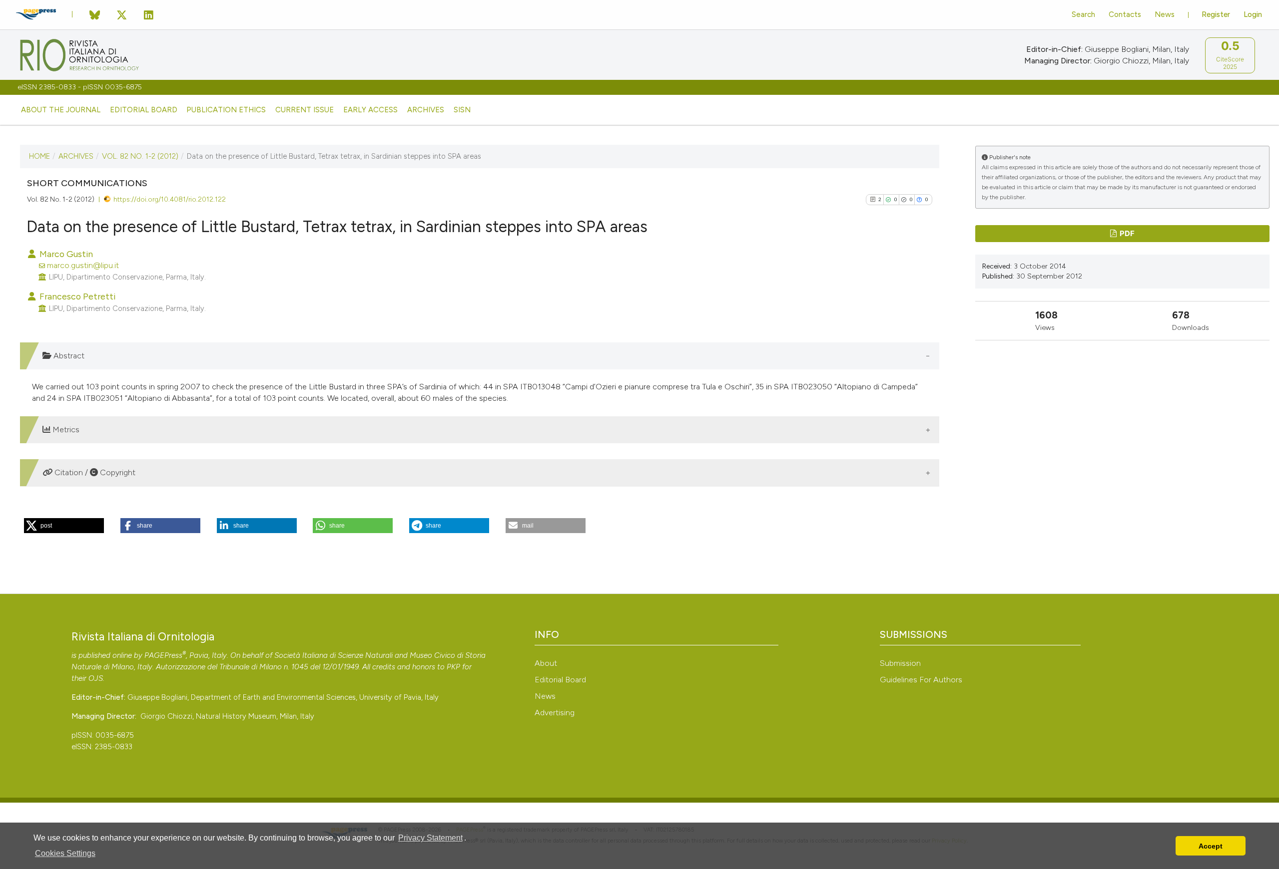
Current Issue (304, 109)
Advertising (555, 712)
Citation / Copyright (93, 472)
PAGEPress (163, 655)
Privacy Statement (430, 838)
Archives (425, 109)
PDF (1126, 233)
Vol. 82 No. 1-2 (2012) (140, 156)
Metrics (64, 429)
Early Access (370, 109)
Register (1216, 14)
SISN (462, 109)
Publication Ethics (226, 109)
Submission (900, 663)
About (546, 663)
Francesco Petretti (76, 296)
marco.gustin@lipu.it (83, 265)
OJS (95, 678)
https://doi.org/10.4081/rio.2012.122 (169, 199)
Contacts (1125, 14)
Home (39, 156)
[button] (64, 525)
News (1165, 14)
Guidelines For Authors (921, 679)
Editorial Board (143, 109)
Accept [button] (1211, 846)
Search (1083, 14)
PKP (453, 666)
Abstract (67, 355)
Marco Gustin (65, 254)
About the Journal (60, 109)
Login (1253, 14)
